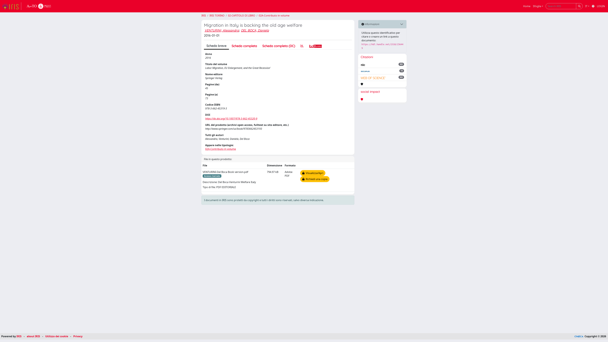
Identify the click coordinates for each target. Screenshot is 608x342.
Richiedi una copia (315, 179)
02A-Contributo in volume (274, 15)
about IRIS (33, 336)
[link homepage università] (39, 6)
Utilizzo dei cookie (56, 336)
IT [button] (586, 6)
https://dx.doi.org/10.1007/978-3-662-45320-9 (231, 118)
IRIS (203, 15)
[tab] (302, 46)
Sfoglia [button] (537, 6)
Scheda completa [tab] (244, 46)
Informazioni (371, 24)
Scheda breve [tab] (216, 46)
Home (526, 6)
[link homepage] (11, 6)
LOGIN (601, 6)
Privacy (77, 336)
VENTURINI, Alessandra (222, 30)
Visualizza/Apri (313, 173)
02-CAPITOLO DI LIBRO (241, 15)
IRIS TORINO (217, 15)
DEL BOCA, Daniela (255, 30)
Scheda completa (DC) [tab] (278, 46)
